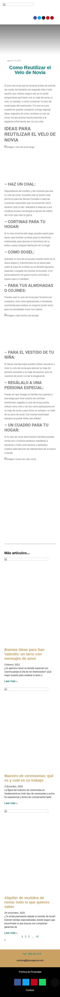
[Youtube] (48, 18)
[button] (44, 9)
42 (37, 936)
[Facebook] (35, 18)
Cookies (30, 990)
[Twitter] (39, 18)
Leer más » (10, 681)
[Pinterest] (52, 18)
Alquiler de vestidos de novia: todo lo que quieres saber (26, 902)
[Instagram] (43, 18)
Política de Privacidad (30, 971)
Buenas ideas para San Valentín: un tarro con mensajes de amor (24, 654)
